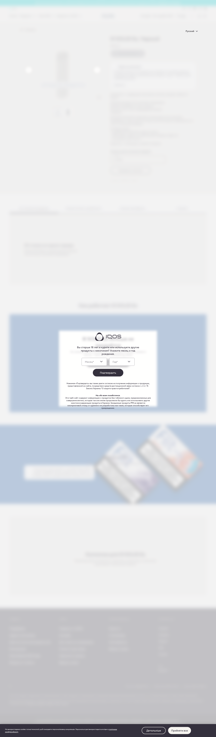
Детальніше (153, 730)
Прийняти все (179, 730)
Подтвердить (108, 373)
